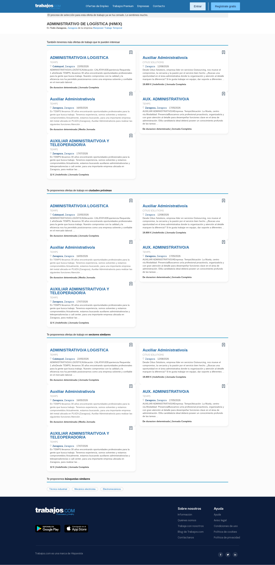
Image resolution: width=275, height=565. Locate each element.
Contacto (159, 6)
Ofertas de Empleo (97, 6)
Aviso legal (220, 520)
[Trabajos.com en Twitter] (227, 554)
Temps (54, 62)
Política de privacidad (227, 537)
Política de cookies (225, 532)
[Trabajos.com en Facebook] (220, 554)
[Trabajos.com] (48, 8)
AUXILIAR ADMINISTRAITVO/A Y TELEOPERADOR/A (79, 143)
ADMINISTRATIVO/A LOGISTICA (79, 58)
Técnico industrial (58, 489)
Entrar (198, 6)
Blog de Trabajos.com (191, 532)
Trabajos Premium (123, 6)
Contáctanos (186, 537)
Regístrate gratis (225, 6)
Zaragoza (72, 28)
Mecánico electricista (84, 489)
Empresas (143, 6)
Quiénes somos (187, 520)
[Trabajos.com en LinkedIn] (235, 554)
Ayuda (217, 514)
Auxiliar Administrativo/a (165, 58)
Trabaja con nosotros (191, 526)
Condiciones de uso (226, 526)
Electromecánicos (112, 489)
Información (185, 514)
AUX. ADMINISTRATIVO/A (166, 99)
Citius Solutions (153, 62)
